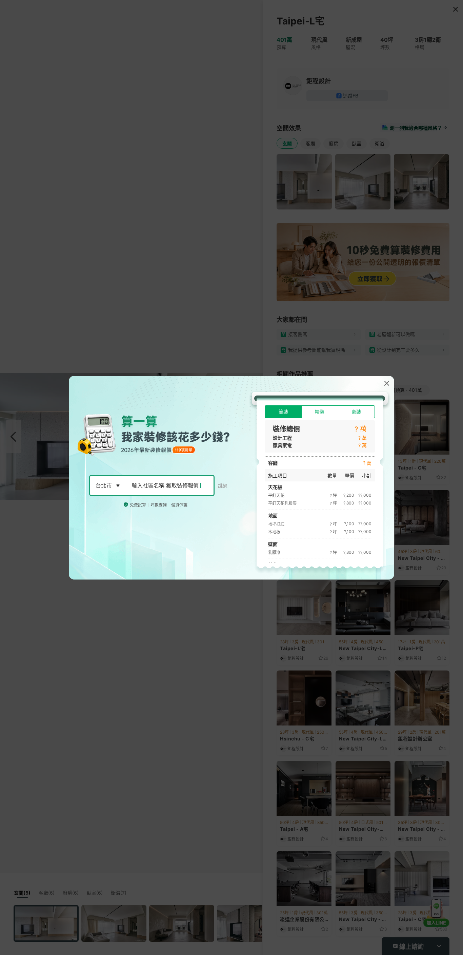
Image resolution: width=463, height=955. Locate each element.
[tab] (283, 411)
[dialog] (231, 478)
